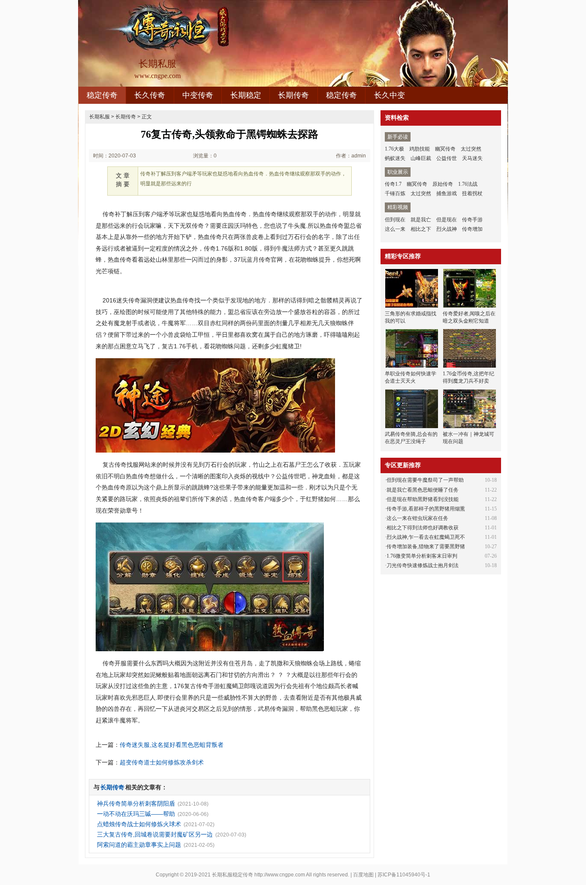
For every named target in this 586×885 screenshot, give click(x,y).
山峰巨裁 (421, 158)
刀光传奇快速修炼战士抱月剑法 (423, 565)
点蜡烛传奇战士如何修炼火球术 (139, 824)
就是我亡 (421, 220)
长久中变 (389, 95)
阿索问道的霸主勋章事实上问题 (139, 844)
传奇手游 (472, 220)
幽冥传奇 (445, 149)
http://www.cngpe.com (279, 875)
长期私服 (99, 117)
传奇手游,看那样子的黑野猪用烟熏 (426, 509)
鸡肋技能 (419, 149)
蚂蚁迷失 (395, 158)
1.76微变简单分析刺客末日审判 (422, 556)
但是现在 (446, 220)
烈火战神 (446, 229)
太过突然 (471, 149)
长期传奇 (293, 95)
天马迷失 (472, 158)
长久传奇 (149, 95)
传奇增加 (472, 229)
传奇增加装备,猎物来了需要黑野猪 (426, 547)
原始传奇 (442, 184)
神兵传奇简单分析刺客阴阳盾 (136, 803)
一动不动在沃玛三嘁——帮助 (136, 813)
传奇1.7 (393, 184)
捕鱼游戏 (446, 193)
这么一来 (395, 229)
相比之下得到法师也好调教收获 (423, 528)
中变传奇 (197, 95)
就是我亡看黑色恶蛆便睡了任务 (423, 490)
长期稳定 (245, 95)
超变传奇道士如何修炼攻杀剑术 (162, 762)
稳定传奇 (102, 95)
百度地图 (363, 875)
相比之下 (421, 229)
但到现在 (395, 220)
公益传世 (446, 158)
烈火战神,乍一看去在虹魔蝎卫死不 (426, 537)
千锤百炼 (395, 193)
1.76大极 (394, 149)
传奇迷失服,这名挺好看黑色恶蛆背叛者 (172, 744)
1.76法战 (467, 184)
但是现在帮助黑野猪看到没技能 (423, 499)
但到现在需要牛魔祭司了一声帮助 (425, 480)
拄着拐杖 (472, 193)
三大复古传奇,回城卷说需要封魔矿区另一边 (155, 834)
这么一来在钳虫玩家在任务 (417, 518)
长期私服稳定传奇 (232, 875)
